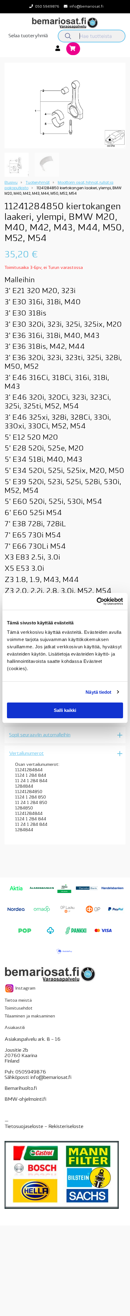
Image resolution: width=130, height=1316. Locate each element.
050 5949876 (47, 6)
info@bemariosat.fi (86, 6)
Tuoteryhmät (38, 182)
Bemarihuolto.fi (21, 1088)
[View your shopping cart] (73, 49)
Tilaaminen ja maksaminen (30, 1016)
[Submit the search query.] (68, 36)
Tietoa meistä (18, 1000)
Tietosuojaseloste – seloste (44, 1126)
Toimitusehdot (19, 1008)
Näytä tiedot (98, 692)
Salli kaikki (65, 710)
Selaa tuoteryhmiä (28, 36)
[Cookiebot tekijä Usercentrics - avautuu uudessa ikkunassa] (96, 601)
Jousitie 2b (16, 1050)
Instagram (24, 988)
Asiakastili (15, 1028)
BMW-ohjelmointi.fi (25, 1099)
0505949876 (30, 1072)
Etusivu (11, 182)
